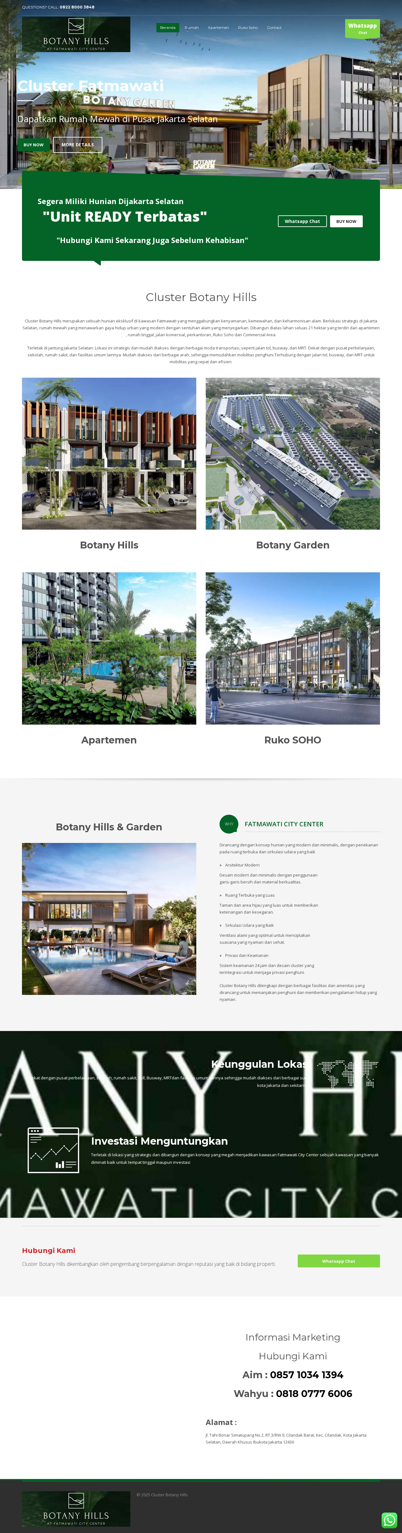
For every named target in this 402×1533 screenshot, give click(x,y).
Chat (362, 28)
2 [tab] (380, 179)
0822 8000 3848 (77, 7)
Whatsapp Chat (142, 135)
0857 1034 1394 (307, 1375)
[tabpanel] (201, 94)
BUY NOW (346, 221)
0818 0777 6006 (314, 1394)
